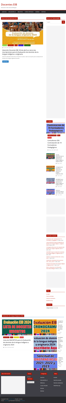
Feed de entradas (50, 296)
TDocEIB (11, 47)
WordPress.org (49, 300)
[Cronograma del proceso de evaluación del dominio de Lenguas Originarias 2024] (50, 171)
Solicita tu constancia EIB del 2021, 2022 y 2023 (60, 192)
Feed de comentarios (50, 298)
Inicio (16, 45)
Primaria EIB (21, 45)
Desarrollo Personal (52, 135)
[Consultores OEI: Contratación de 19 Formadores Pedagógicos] (55, 128)
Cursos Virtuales (29, 11)
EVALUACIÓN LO (12, 11)
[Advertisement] (55, 72)
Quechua (4, 11)
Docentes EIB (9, 4)
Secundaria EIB (27, 45)
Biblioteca (20, 11)
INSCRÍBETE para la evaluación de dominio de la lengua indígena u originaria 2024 (60, 182)
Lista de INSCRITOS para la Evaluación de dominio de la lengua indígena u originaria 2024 (60, 158)
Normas (37, 11)
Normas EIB (16, 337)
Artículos (4, 45)
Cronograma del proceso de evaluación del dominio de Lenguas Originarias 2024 (59, 170)
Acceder (48, 294)
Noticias (43, 11)
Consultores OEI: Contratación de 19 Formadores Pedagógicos (55, 143)
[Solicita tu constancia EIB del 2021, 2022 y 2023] (50, 192)
